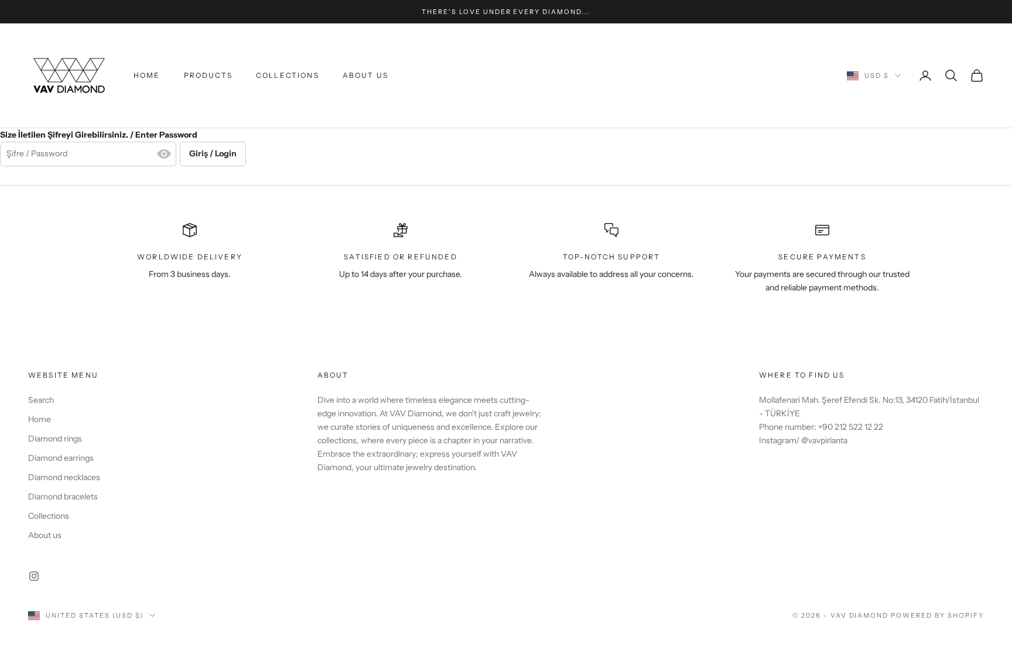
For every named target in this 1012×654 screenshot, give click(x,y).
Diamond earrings (61, 458)
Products (208, 75)
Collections (287, 75)
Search (41, 400)
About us (365, 75)
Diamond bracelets (63, 496)
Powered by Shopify (937, 615)
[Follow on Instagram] (34, 576)
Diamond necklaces (64, 477)
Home (147, 75)
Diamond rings (55, 438)
